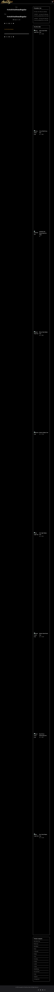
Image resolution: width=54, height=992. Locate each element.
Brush (35, 948)
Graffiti (35, 964)
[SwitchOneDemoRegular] (13, 24)
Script (35, 974)
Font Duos (36, 958)
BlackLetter (36, 943)
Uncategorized (36, 979)
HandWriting (36, 969)
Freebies (35, 961)
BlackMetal (36, 946)
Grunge (35, 966)
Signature (36, 976)
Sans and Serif (36, 971)
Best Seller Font (37, 941)
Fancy (35, 956)
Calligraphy (36, 951)
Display (35, 953)
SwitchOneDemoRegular (9, 29)
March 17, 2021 (17, 19)
